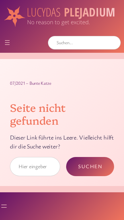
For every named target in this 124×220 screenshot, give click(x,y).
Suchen (90, 166)
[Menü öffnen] (7, 43)
